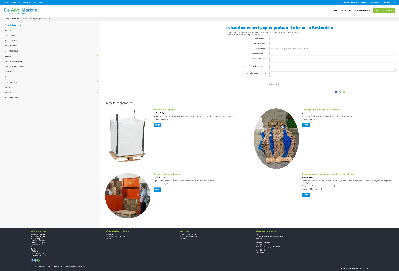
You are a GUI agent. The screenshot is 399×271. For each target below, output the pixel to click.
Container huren (389, 3)
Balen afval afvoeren (38, 241)
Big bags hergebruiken (38, 236)
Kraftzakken (10, 35)
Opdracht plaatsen (385, 10)
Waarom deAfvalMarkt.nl (188, 236)
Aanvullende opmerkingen (256, 73)
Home (335, 10)
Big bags (8, 30)
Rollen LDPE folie (37, 247)
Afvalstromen (15, 19)
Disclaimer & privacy (45, 266)
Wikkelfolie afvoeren (38, 234)
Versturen (274, 85)
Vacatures (183, 239)
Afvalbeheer (35, 251)
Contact (364, 3)
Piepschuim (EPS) (11, 98)
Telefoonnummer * (259, 54)
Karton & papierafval (14, 61)
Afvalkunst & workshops (188, 234)
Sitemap (34, 266)
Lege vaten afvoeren (38, 253)
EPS (6, 77)
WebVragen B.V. (357, 268)
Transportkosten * (259, 59)
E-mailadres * (261, 49)
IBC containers (11, 46)
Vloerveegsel (35, 245)
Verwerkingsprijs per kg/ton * (255, 66)
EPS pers (108, 239)
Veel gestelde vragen (351, 3)
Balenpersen (346, 10)
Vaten (7, 87)
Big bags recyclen (37, 239)
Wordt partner (375, 3)
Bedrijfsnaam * (260, 38)
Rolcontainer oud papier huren (116, 236)
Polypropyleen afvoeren (39, 255)
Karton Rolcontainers (14, 67)
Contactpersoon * (259, 43)
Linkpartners (58, 266)
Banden (33, 249)
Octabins (8, 72)
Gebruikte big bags (362, 10)
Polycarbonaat (11, 41)
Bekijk (157, 125)
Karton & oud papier (38, 243)
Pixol (366, 268)
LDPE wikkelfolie (11, 51)
